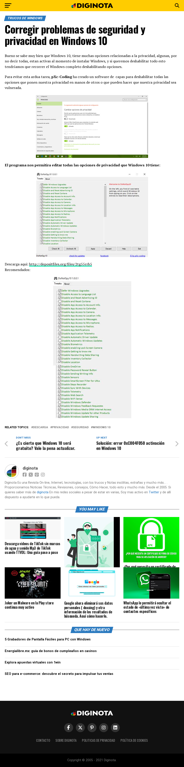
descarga (40, 427)
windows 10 (101, 427)
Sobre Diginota (66, 740)
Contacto (43, 740)
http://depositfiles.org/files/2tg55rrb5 (60, 264)
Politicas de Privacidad (98, 740)
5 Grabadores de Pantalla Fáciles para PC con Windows (48, 639)
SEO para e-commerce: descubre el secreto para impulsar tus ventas (59, 674)
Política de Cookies (134, 740)
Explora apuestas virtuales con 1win (33, 662)
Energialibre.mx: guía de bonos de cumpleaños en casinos (51, 651)
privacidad (60, 427)
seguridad (81, 427)
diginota (30, 468)
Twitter (154, 492)
